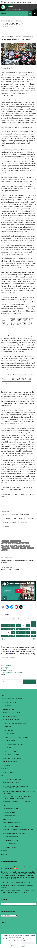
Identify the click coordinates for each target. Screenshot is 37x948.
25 (8, 636)
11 (8, 629)
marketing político (23, 545)
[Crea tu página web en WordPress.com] (18, 2)
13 (18, 629)
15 (28, 629)
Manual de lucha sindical (11, 720)
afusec (12, 27)
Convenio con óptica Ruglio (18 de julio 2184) (17, 802)
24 (3, 636)
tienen (5, 550)
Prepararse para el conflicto (14, 744)
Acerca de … (4, 854)
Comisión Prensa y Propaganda (11, 21)
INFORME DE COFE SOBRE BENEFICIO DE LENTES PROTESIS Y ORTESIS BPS (19, 792)
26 (13, 636)
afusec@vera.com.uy (7, 664)
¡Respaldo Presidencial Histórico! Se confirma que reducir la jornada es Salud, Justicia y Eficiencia (18, 891)
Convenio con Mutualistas (11, 783)
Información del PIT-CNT (10, 809)
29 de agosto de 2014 (11, 837)
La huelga (8, 748)
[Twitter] (11, 607)
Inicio (2, 695)
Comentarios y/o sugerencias (12, 758)
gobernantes (24, 543)
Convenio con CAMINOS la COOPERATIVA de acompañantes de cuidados (16, 787)
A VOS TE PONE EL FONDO (10, 568)
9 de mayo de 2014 (10, 844)
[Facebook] (7, 607)
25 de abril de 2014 (10, 847)
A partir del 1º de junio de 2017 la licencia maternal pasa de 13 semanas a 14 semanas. (19, 797)
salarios (30, 548)
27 (18, 636)
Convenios (4, 769)
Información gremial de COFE (12, 779)
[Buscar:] (18, 904)
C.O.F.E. (3, 776)
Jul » (34, 639)
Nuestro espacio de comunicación (11, 699)
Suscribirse (30, 682)
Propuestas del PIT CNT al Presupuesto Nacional (18, 830)
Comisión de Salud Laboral (11, 713)
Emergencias (7, 765)
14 (23, 629)
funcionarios (15, 541)
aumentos (6, 541)
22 (28, 632)
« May (3, 639)
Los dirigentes (9, 730)
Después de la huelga (11, 751)
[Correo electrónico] (2, 607)
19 (13, 632)
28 (23, 636)
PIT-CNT (3, 805)
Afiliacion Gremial (8, 709)
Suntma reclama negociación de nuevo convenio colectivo (17, 560)
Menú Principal (34, 13)
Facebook (4, 922)
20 (18, 632)
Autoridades (7, 706)
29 (28, 636)
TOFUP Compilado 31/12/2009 (11, 823)
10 (3, 629)
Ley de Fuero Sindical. (10, 816)
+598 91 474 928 (6, 665)
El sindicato (8, 727)
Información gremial (9, 702)
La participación (10, 734)
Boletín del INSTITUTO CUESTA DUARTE (14, 833)
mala (12, 545)
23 (33, 632)
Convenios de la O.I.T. (9, 812)
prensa (23, 548)
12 (13, 629)
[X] (21, 607)
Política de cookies (20, 940)
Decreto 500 (7, 819)
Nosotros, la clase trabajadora (15, 723)
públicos (15, 548)
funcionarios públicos (10, 543)
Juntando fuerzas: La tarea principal (17, 737)
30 (33, 636)
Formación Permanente (12, 755)
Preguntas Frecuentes (10, 762)
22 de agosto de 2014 (11, 840)
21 (23, 632)
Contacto (4, 851)
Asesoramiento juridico (10, 716)
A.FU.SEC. (3, 13)
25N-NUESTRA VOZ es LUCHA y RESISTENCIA (15, 882)
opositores (6, 548)
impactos (5, 545)
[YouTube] (16, 607)
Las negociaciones (11, 741)
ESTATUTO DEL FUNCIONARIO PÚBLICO (13, 826)
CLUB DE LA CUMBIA (8, 772)
